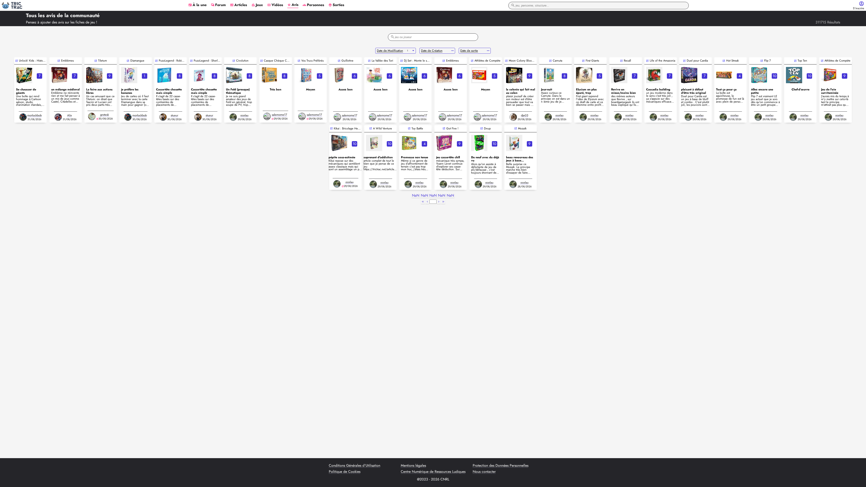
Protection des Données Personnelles (500, 466)
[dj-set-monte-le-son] (409, 75)
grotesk (104, 115)
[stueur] (163, 117)
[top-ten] (794, 75)
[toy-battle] (409, 143)
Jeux (257, 5)
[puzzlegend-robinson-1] (164, 75)
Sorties (336, 5)
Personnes (313, 5)
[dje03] (513, 117)
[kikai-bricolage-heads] (339, 143)
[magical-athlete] (479, 75)
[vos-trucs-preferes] (304, 75)
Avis (292, 5)
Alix (69, 115)
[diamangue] (129, 75)
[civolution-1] (234, 75)
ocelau (244, 115)
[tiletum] (94, 75)
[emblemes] (59, 75)
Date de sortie (469, 51)
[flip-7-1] (759, 75)
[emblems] (444, 75)
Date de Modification (390, 51)
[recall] (619, 75)
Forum (218, 5)
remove (452, 50)
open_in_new (16, 60)
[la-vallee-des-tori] (374, 75)
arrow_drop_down (413, 50)
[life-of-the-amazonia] (654, 75)
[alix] (58, 117)
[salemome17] (267, 116)
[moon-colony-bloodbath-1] (514, 75)
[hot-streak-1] (724, 75)
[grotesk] (91, 116)
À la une (197, 5)
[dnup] (479, 143)
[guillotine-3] (339, 75)
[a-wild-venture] (374, 143)
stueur (174, 115)
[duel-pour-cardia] (689, 75)
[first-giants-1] (584, 75)
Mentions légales (413, 466)
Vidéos (275, 5)
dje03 (524, 115)
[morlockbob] (23, 117)
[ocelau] (233, 117)
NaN (415, 195)
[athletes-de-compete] (829, 75)
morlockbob (34, 115)
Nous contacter (484, 472)
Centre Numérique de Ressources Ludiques (433, 472)
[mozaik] (514, 143)
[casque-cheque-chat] (269, 75)
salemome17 (279, 115)
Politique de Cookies (344, 472)
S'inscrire (858, 8)
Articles (238, 5)
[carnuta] (549, 75)
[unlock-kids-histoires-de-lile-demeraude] (24, 75)
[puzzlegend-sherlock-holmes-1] (199, 75)
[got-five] (444, 143)
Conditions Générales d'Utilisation (354, 466)
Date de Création (431, 51)
